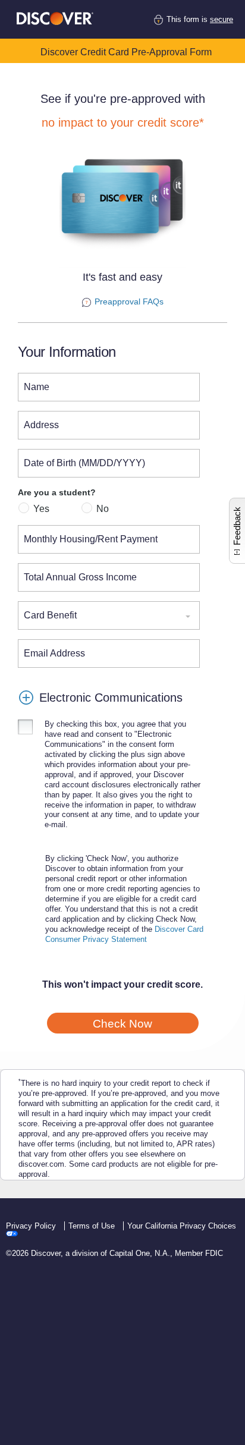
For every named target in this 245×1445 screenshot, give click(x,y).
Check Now (122, 1023)
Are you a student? (57, 492)
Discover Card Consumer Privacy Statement (124, 934)
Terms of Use (92, 1225)
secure (221, 19)
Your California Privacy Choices (181, 1225)
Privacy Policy (32, 1225)
